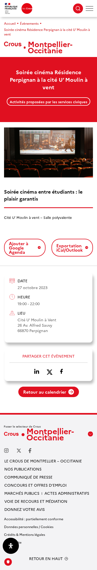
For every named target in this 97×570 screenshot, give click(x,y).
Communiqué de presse (28, 477)
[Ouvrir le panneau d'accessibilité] (11, 546)
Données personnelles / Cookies (28, 526)
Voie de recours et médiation (35, 501)
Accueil (10, 23)
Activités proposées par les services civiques (48, 101)
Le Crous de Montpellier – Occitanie (43, 461)
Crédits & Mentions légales (24, 534)
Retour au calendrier (44, 392)
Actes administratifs (66, 493)
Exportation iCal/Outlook (69, 248)
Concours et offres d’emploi (35, 485)
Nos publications (22, 469)
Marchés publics (21, 493)
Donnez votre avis (24, 509)
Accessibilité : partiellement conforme (33, 518)
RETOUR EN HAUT (46, 558)
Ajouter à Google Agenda (18, 247)
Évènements (29, 23)
